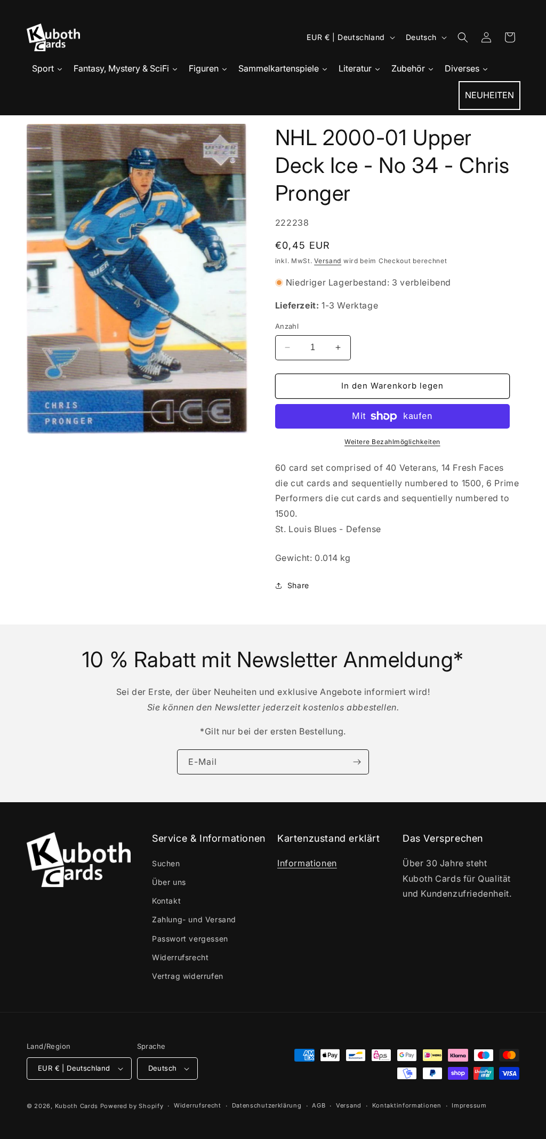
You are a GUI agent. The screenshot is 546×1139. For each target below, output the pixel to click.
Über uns (169, 882)
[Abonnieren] (356, 761)
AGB (318, 1105)
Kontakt (166, 900)
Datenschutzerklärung (267, 1105)
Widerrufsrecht (180, 957)
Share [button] (298, 585)
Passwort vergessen (190, 938)
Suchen (166, 863)
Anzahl (287, 326)
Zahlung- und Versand (194, 919)
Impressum (469, 1105)
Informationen (307, 863)
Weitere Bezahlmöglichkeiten (392, 442)
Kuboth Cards (76, 1106)
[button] (463, 37)
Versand (327, 261)
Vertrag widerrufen (187, 975)
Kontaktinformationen (406, 1105)
